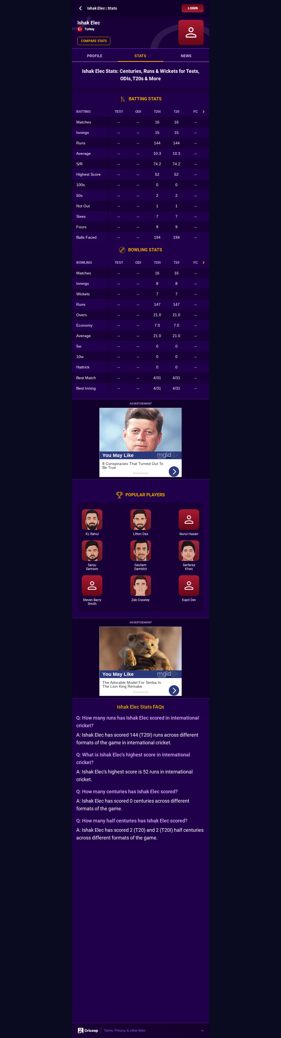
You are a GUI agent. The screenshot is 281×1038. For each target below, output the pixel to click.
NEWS (186, 56)
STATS (140, 56)
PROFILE (94, 56)
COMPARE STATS (94, 41)
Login (193, 8)
